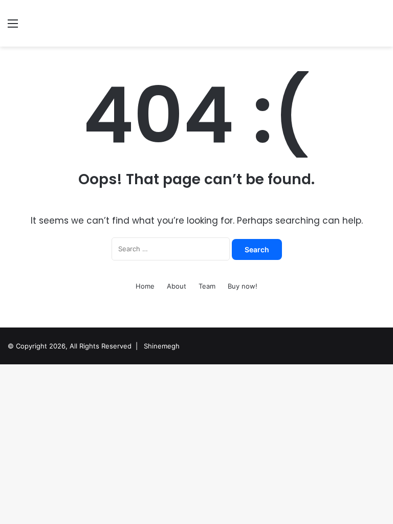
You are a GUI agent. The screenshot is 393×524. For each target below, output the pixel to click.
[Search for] (380, 26)
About (176, 286)
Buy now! (242, 286)
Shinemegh (162, 346)
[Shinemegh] (79, 23)
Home (145, 286)
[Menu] (13, 26)
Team (207, 286)
